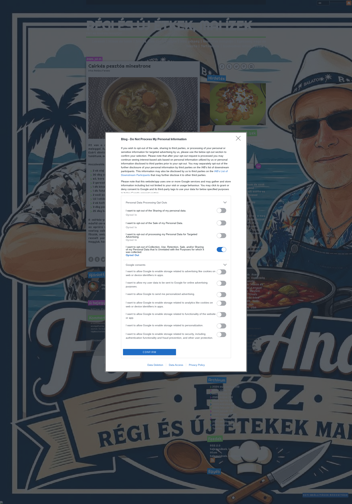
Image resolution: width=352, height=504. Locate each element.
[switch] (221, 210)
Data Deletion (155, 364)
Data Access (176, 364)
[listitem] (176, 202)
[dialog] (176, 252)
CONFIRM (149, 352)
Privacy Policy (197, 364)
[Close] (239, 139)
